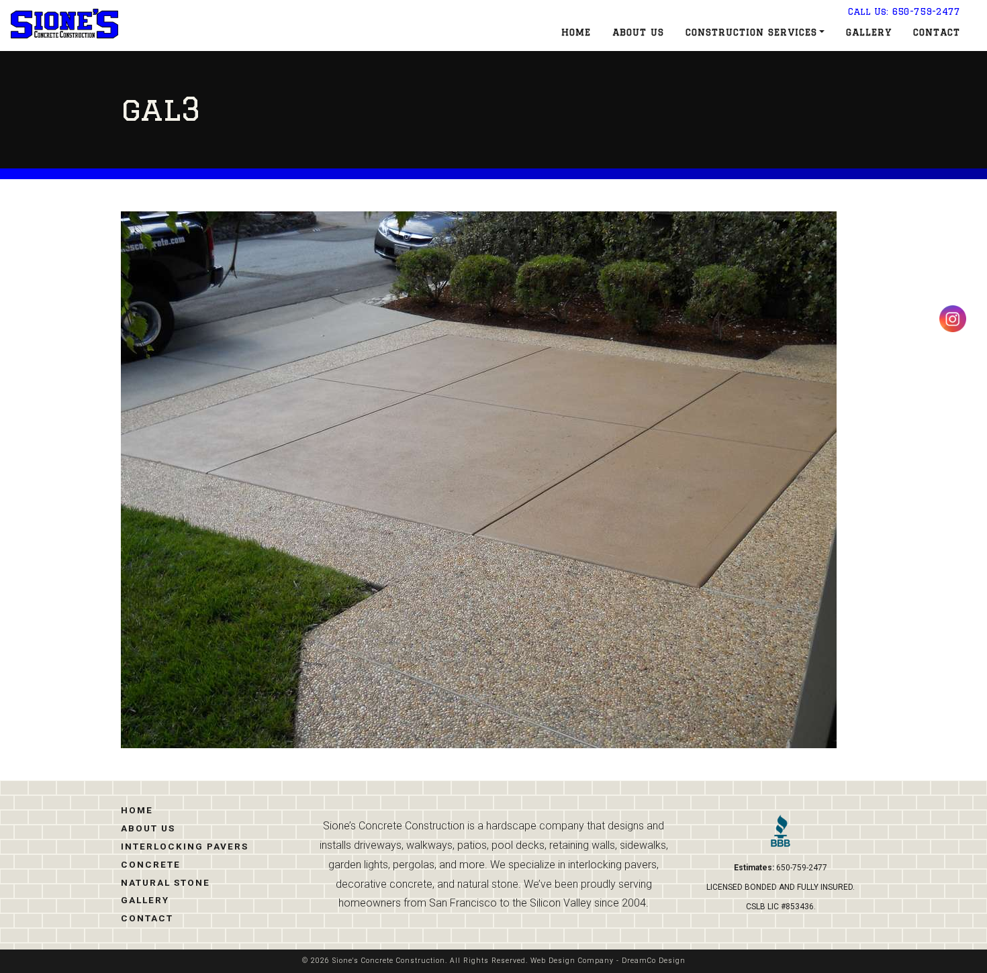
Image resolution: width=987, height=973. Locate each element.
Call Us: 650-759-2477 (904, 11)
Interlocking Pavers (184, 846)
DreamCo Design (654, 960)
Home (576, 32)
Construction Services (751, 32)
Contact (936, 32)
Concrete (151, 864)
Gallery (869, 32)
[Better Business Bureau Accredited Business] (780, 836)
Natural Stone (165, 882)
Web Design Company (572, 960)
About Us (638, 32)
